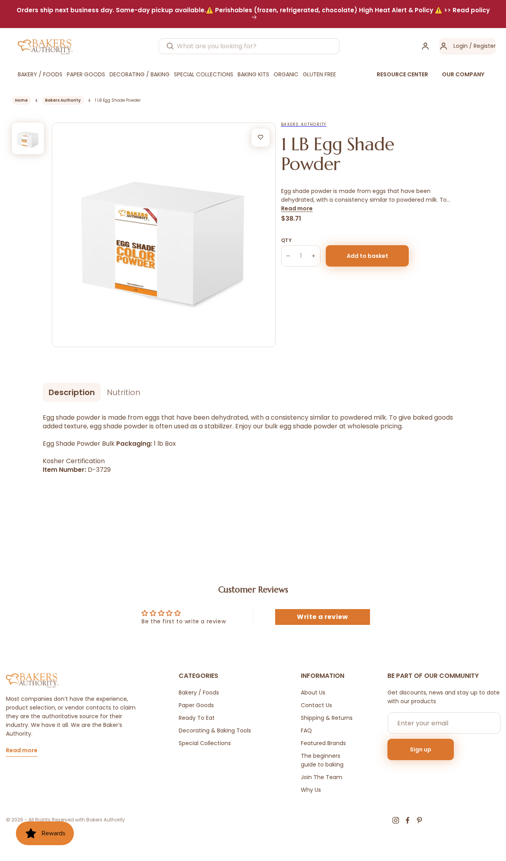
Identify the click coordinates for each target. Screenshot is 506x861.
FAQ (306, 730)
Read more (297, 208)
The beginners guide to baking (322, 760)
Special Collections (205, 743)
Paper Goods (196, 705)
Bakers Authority (63, 100)
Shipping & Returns (327, 718)
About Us (313, 692)
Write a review (322, 616)
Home (21, 100)
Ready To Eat (197, 718)
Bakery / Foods (199, 692)
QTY (286, 240)
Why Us (311, 790)
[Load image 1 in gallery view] (28, 139)
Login (460, 46)
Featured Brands (323, 743)
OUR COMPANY (463, 74)
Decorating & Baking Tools (215, 730)
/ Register (482, 46)
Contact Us (316, 705)
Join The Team (321, 777)
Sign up (420, 749)
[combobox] (249, 46)
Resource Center (402, 74)
